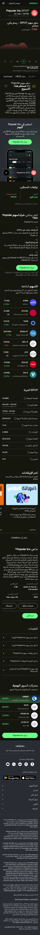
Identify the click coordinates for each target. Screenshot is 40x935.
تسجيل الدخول (14, 3)
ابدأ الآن (30, 616)
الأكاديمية (19, 275)
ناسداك (9, 606)
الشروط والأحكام (31, 890)
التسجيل (36, 66)
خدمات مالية (28, 606)
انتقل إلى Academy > (19, 538)
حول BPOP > (20, 76)
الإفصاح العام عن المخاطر (31, 899)
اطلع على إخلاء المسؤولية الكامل (12, 890)
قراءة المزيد (33, 530)
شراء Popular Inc (20, 142)
